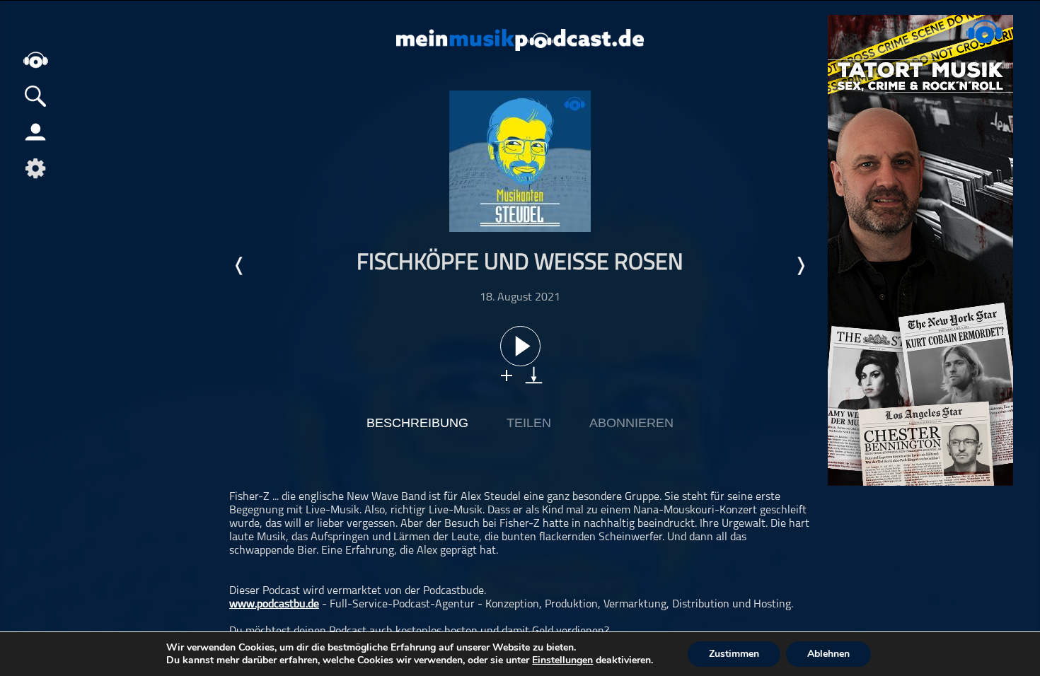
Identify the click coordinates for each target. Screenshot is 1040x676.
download (534, 375)
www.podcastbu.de (274, 604)
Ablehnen (828, 653)
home (35, 59)
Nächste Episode (800, 265)
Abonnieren (631, 423)
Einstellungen (562, 660)
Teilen (529, 423)
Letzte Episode (239, 265)
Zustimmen (734, 653)
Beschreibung (417, 423)
